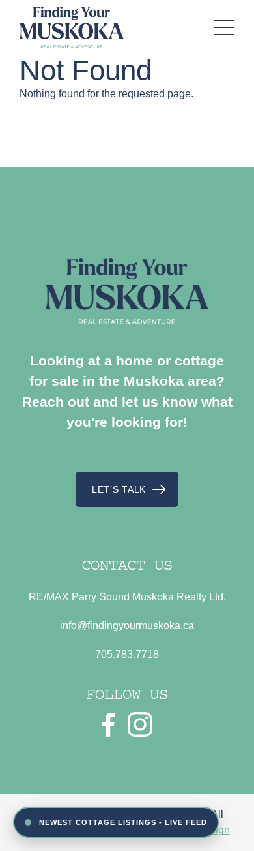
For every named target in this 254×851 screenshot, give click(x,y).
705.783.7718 (127, 654)
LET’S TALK (119, 489)
